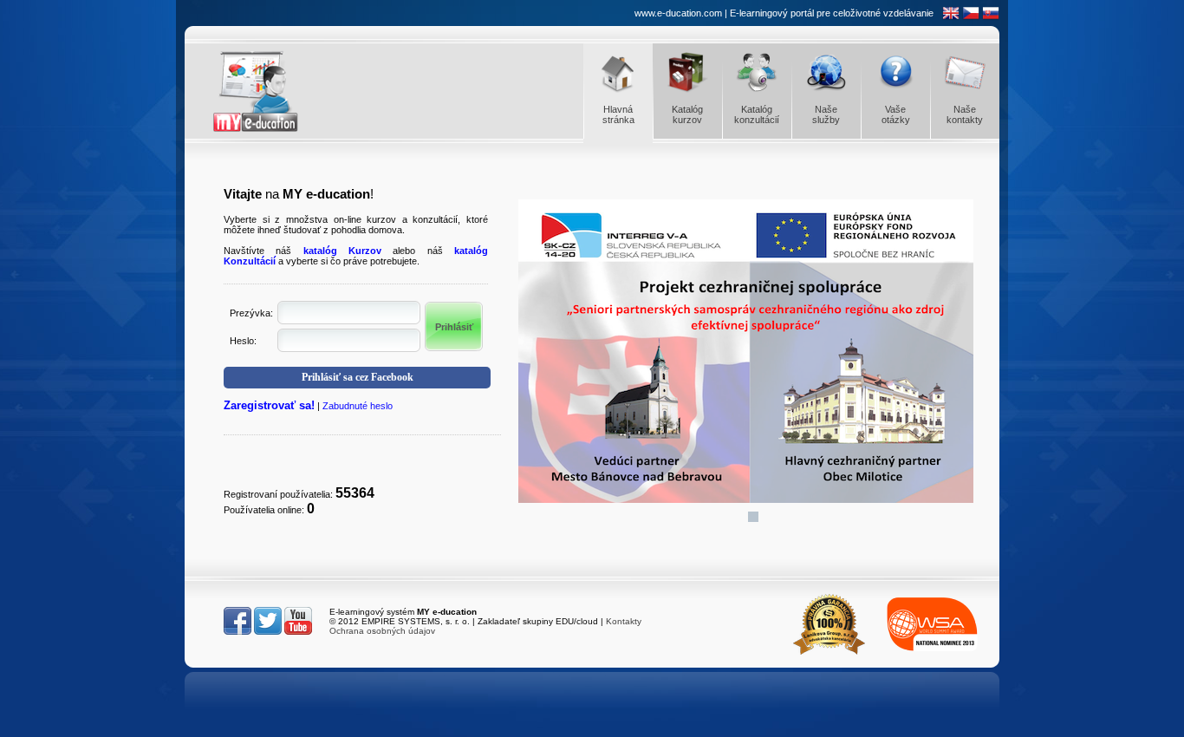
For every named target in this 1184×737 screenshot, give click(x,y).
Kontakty (623, 621)
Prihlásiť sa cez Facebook (357, 377)
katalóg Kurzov (342, 250)
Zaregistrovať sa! (269, 405)
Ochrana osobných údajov (382, 631)
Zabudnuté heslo (357, 406)
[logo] (271, 91)
